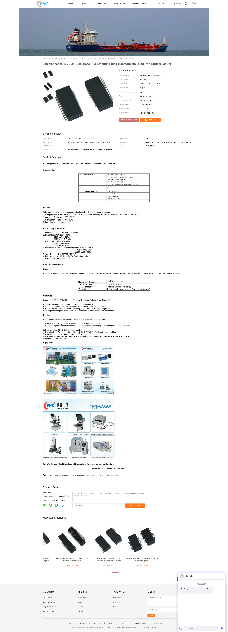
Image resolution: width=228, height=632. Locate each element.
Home (70, 3)
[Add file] (181, 628)
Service (80, 607)
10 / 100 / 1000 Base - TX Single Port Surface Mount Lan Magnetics (59, 560)
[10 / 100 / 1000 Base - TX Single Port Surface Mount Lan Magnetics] (59, 539)
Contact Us (159, 3)
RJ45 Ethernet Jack (49, 602)
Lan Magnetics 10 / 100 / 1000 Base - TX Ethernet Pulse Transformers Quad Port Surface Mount (101, 58)
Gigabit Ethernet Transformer (83, 475)
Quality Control (139, 3)
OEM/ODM (116, 602)
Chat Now (151, 120)
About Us (102, 3)
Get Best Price (130, 120)
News (111, 623)
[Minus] (222, 576)
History (80, 602)
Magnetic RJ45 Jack (50, 607)
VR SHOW (176, 3)
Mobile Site (158, 623)
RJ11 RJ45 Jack (48, 611)
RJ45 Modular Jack (49, 598)
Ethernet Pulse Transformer (108, 475)
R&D (114, 607)
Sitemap (124, 623)
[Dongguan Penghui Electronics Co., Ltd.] (42, 4)
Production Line (118, 598)
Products (85, 3)
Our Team (81, 611)
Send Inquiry (135, 505)
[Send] (222, 628)
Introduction (82, 598)
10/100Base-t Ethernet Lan (59, 475)
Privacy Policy (140, 623)
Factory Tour (119, 3)
